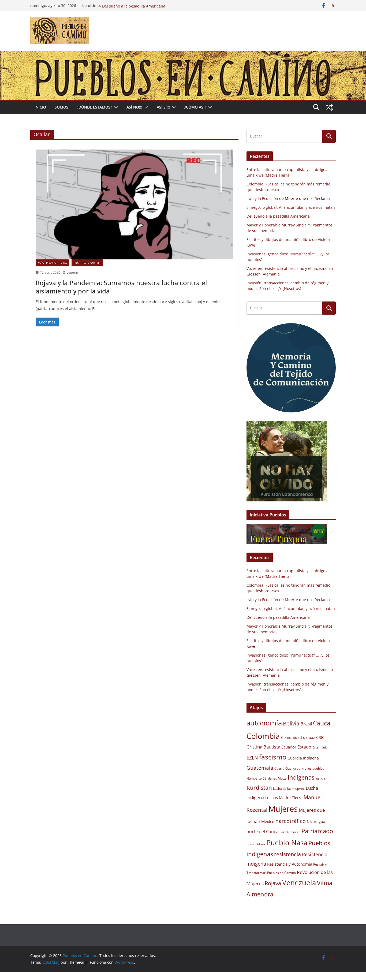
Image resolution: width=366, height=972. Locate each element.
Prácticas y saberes (87, 263)
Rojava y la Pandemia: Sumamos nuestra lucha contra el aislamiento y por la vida (121, 286)
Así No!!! (134, 107)
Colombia (263, 736)
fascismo (272, 756)
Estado (304, 747)
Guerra (279, 768)
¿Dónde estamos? (94, 107)
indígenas (301, 777)
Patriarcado (317, 831)
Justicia (320, 778)
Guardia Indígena (303, 758)
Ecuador (288, 747)
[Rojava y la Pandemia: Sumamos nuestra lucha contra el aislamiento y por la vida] (134, 204)
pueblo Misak (256, 844)
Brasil (306, 724)
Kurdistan (259, 787)
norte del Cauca (262, 832)
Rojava (273, 883)
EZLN (252, 757)
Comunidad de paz (298, 737)
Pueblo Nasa (286, 842)
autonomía (264, 723)
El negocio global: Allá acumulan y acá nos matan (146, 5)
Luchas (271, 797)
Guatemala (260, 767)
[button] (115, 107)
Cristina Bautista (263, 747)
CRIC (320, 737)
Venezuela (299, 882)
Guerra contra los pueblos (304, 768)
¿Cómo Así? (195, 107)
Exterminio (320, 747)
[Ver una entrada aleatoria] (329, 107)
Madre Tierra (290, 797)
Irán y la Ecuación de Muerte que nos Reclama (288, 198)
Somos (61, 107)
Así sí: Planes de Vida (52, 263)
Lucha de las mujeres (289, 788)
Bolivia (291, 723)
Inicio (40, 107)
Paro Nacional (289, 832)
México (267, 821)
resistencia (287, 854)
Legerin (72, 272)
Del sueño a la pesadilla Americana (278, 216)
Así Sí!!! (163, 107)
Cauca (321, 723)
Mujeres (283, 808)
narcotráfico (290, 821)
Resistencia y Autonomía (289, 864)
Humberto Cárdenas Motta (267, 778)
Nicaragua (316, 821)
